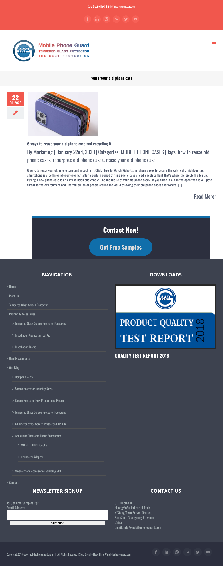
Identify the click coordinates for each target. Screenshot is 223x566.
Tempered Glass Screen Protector (28, 305)
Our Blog (14, 367)
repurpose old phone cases (78, 159)
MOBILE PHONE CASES (142, 152)
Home (12, 286)
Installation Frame (25, 346)
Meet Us (14, 295)
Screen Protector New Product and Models (39, 400)
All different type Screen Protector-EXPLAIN (40, 423)
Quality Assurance (19, 358)
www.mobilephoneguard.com (38, 554)
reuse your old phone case (131, 159)
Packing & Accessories (22, 314)
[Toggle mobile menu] (214, 42)
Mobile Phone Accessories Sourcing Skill (38, 470)
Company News (24, 376)
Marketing (43, 152)
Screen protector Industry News (34, 388)
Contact (14, 482)
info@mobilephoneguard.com (121, 6)
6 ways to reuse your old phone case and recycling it (69, 144)
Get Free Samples (121, 247)
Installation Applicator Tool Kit (32, 335)
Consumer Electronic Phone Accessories (38, 435)
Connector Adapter (32, 456)
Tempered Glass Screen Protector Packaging (40, 323)
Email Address (16, 507)
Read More (204, 196)
